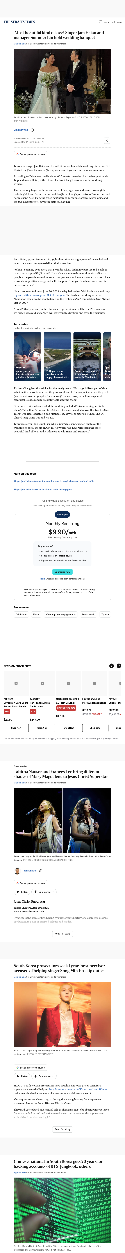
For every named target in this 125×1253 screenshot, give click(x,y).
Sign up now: (20, 43)
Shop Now (16, 728)
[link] (19, 21)
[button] (104, 21)
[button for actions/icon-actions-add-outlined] (32, 130)
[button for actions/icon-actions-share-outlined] (107, 141)
